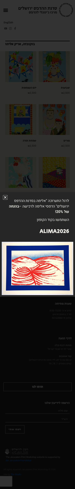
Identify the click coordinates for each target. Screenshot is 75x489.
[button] (5, 197)
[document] (37, 244)
